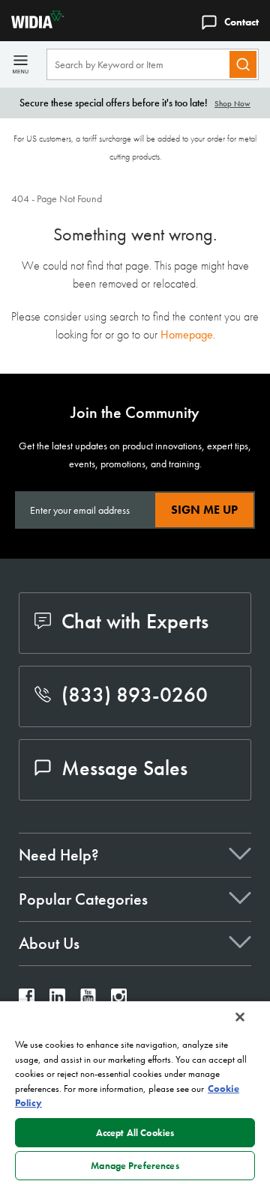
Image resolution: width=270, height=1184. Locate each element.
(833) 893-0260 (135, 694)
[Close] (240, 1017)
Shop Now (232, 103)
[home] (32, 24)
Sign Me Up (204, 509)
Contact (241, 21)
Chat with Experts (135, 621)
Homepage (186, 334)
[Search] (243, 64)
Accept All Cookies (135, 1132)
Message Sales (125, 768)
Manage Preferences (134, 1165)
